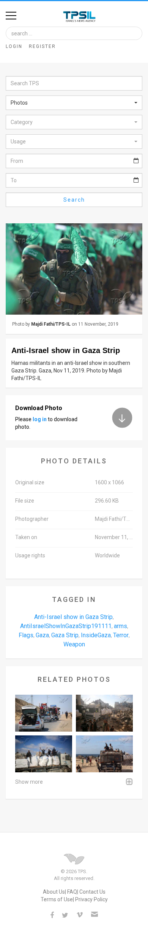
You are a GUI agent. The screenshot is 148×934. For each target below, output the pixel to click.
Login (14, 46)
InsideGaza (96, 635)
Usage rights (30, 555)
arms (120, 626)
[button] (74, 103)
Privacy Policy (91, 899)
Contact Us (92, 892)
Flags (26, 635)
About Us (54, 892)
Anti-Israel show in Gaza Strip (73, 617)
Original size (29, 482)
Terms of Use (57, 899)
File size (24, 501)
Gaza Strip (65, 635)
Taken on (26, 537)
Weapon (74, 644)
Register (42, 46)
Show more (29, 782)
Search (74, 200)
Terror (121, 635)
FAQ (72, 892)
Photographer (32, 519)
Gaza (42, 635)
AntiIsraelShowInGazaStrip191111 (66, 626)
